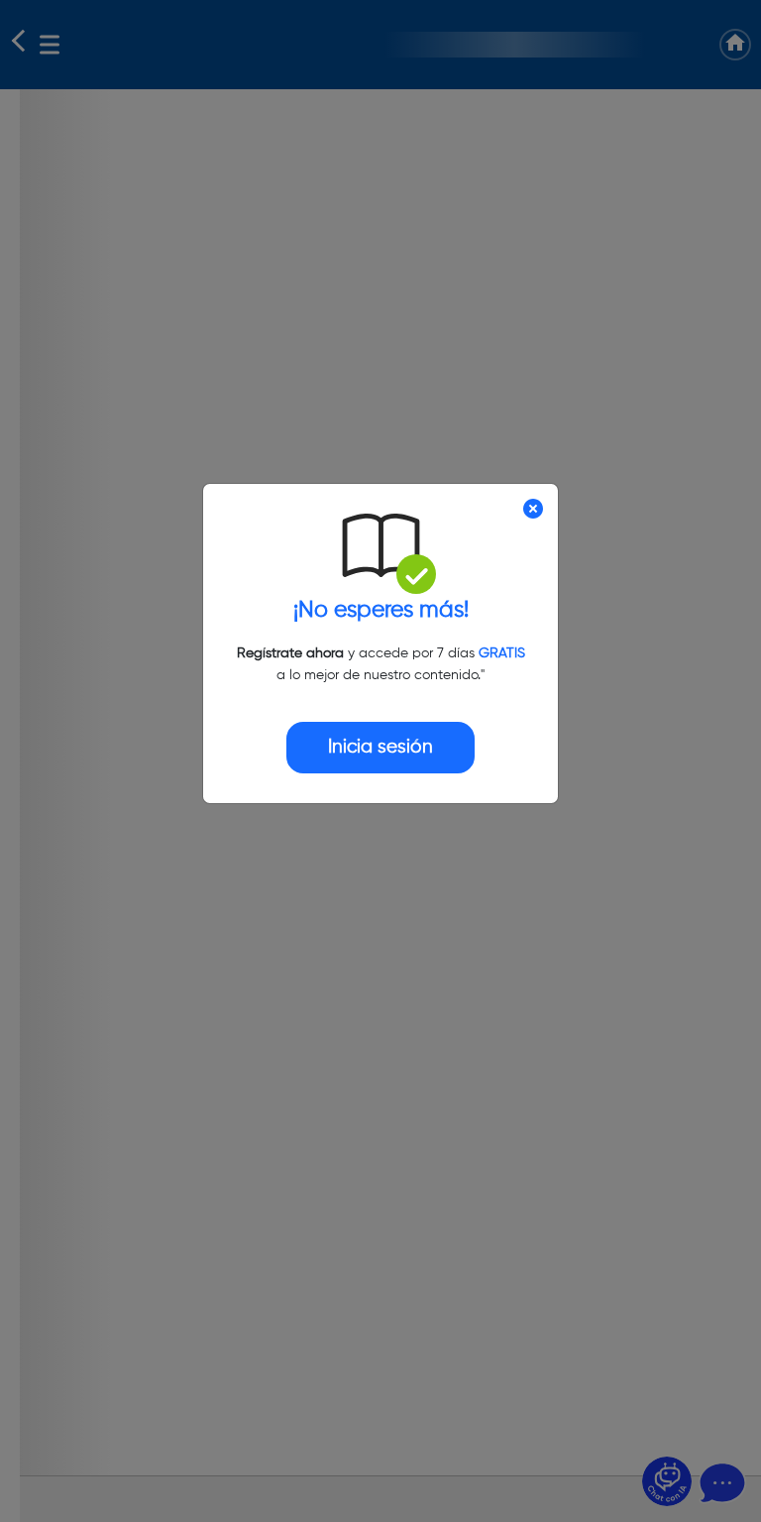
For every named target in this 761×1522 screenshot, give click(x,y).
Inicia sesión (380, 747)
